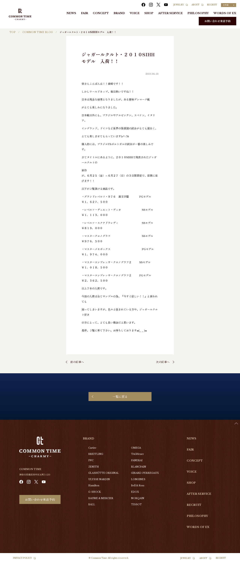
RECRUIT (212, 5)
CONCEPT (101, 13)
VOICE (135, 13)
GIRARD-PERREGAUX (145, 473)
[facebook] (143, 5)
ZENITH (93, 466)
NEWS (71, 13)
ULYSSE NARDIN (99, 479)
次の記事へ (163, 362)
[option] (230, 560)
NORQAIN (137, 498)
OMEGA (136, 447)
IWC (91, 460)
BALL (91, 504)
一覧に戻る (120, 396)
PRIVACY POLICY (22, 558)
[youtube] (166, 5)
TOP (12, 32)
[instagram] (151, 5)
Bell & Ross (137, 485)
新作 (84, 170)
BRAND (119, 13)
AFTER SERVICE (170, 13)
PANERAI (136, 460)
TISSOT (136, 504)
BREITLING (95, 454)
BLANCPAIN (138, 466)
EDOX (135, 491)
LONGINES (138, 479)
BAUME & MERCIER (100, 498)
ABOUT (195, 5)
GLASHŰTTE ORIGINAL (103, 473)
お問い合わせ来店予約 (217, 21)
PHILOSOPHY (198, 13)
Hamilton (93, 485)
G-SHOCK (94, 491)
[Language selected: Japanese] (230, 559)
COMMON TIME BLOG (37, 32)
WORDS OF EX (225, 13)
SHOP (148, 13)
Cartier (92, 447)
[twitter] (158, 5)
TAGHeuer (137, 454)
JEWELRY (178, 5)
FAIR (84, 13)
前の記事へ (77, 362)
